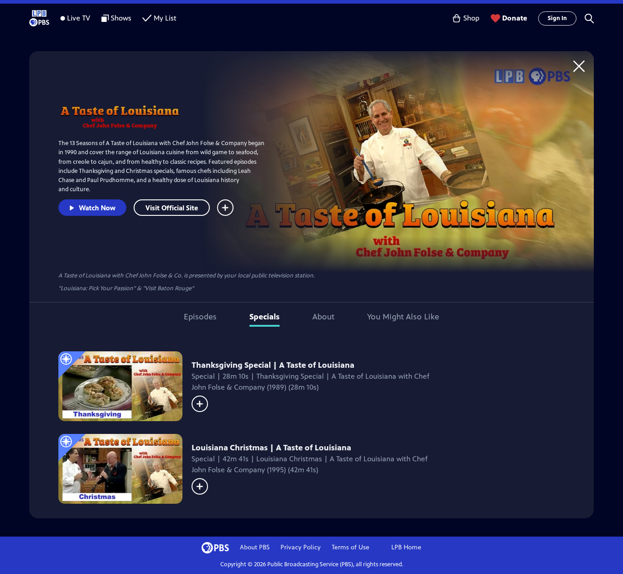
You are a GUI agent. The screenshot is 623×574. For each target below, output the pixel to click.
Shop (471, 18)
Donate (514, 18)
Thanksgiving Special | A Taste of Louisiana (273, 365)
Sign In (557, 18)
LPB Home (406, 547)
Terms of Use (350, 547)
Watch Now (97, 208)
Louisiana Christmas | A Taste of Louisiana (271, 448)
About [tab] (323, 317)
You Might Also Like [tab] (403, 317)
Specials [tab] (264, 317)
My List (165, 18)
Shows (121, 18)
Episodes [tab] (200, 317)
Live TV (78, 18)
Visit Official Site (171, 208)
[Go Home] (579, 66)
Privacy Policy (300, 547)
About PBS (255, 547)
